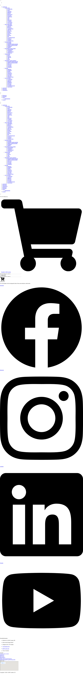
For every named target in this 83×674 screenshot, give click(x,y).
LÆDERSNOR (10, 51)
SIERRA (9, 47)
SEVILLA (9, 38)
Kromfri (6, 68)
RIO (8, 36)
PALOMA (9, 33)
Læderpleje (4, 88)
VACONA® (9, 22)
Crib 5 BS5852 (8, 78)
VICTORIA (9, 23)
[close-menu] (0, 92)
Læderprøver (4, 90)
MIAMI (8, 32)
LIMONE (9, 29)
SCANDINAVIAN (11, 37)
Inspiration (4, 96)
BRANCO (9, 27)
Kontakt (4, 99)
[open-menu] (0, 103)
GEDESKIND (10, 49)
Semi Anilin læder (8, 24)
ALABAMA (9, 9)
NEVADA (9, 15)
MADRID (9, 43)
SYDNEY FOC (10, 40)
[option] (42, 2)
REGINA (9, 35)
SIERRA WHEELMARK (12, 45)
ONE (8, 17)
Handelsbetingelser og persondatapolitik (7, 659)
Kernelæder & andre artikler (10, 48)
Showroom (4, 89)
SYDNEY (9, 39)
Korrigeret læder (8, 41)
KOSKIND (9, 50)
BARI (8, 10)
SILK (8, 18)
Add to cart (3, 275)
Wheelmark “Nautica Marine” (10, 60)
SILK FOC (9, 20)
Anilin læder (7, 7)
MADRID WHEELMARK (12, 44)
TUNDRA (9, 21)
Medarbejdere (7, 98)
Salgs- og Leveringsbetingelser (6, 658)
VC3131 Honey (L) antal (5, 273)
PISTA (8, 34)
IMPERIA (9, 12)
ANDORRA (9, 25)
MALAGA (9, 30)
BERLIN (9, 26)
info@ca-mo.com (5, 648)
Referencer (4, 95)
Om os (3, 97)
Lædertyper (4, 6)
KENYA (9, 13)
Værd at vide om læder (4, 653)
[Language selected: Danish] (41, 1)
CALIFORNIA (10, 28)
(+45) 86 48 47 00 (5, 646)
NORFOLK (9, 16)
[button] (41, 236)
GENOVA (9, 11)
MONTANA (9, 14)
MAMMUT (9, 46)
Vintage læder (7, 54)
